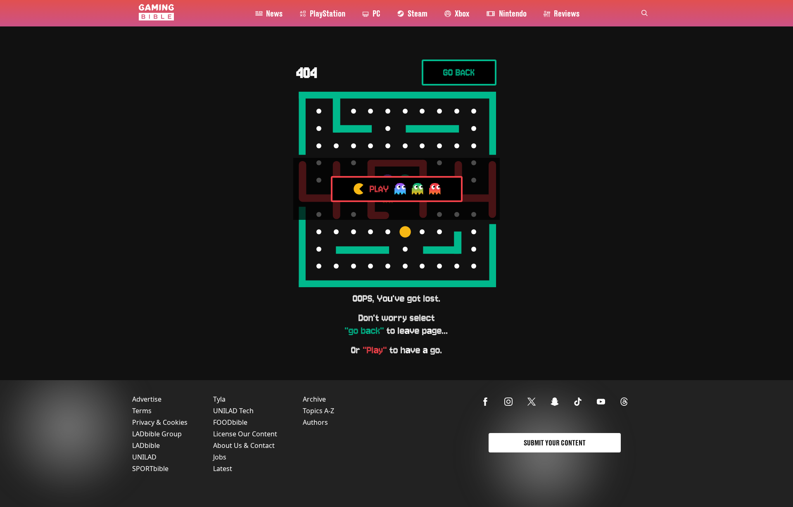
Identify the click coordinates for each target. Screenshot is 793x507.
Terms (142, 410)
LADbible (146, 445)
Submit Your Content (555, 442)
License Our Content (245, 433)
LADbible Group (157, 433)
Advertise (146, 399)
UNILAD (144, 457)
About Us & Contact (244, 445)
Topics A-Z (318, 410)
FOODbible (230, 422)
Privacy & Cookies (160, 422)
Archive (314, 399)
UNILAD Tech (233, 410)
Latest (222, 468)
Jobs (219, 457)
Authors (315, 422)
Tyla (219, 399)
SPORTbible (150, 468)
